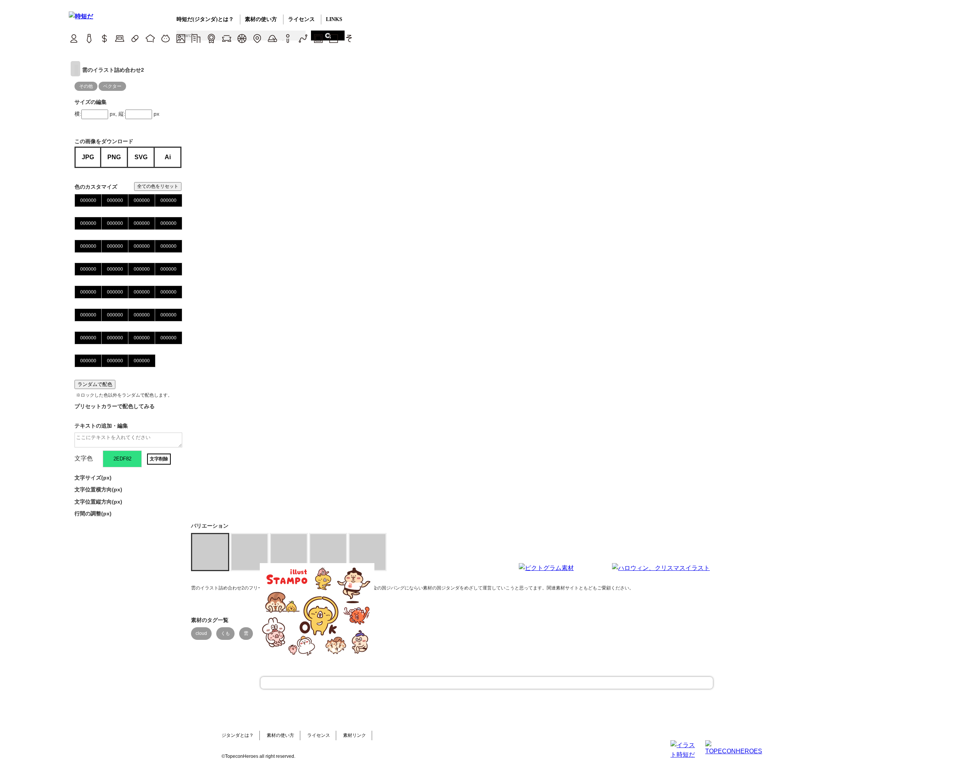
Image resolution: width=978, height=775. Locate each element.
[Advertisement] (431, 611)
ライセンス (301, 19)
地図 (257, 38)
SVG (140, 157)
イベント (272, 38)
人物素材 (73, 38)
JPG (88, 157)
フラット (333, 38)
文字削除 (159, 459)
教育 (150, 38)
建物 (196, 38)
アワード (211, 38)
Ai (168, 157)
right (75, 68)
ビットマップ (318, 38)
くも (225, 633)
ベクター (303, 38)
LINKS (334, 19)
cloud (201, 633)
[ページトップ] (487, 683)
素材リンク (354, 735)
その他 (348, 38)
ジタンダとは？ (238, 735)
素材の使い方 (261, 19)
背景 (180, 38)
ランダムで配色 (95, 384)
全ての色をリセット (157, 186)
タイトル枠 (226, 38)
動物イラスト (165, 38)
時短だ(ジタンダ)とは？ (205, 19)
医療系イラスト (134, 38)
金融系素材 (104, 38)
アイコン (287, 38)
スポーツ (241, 38)
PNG (114, 157)
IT (119, 38)
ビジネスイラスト (89, 38)
